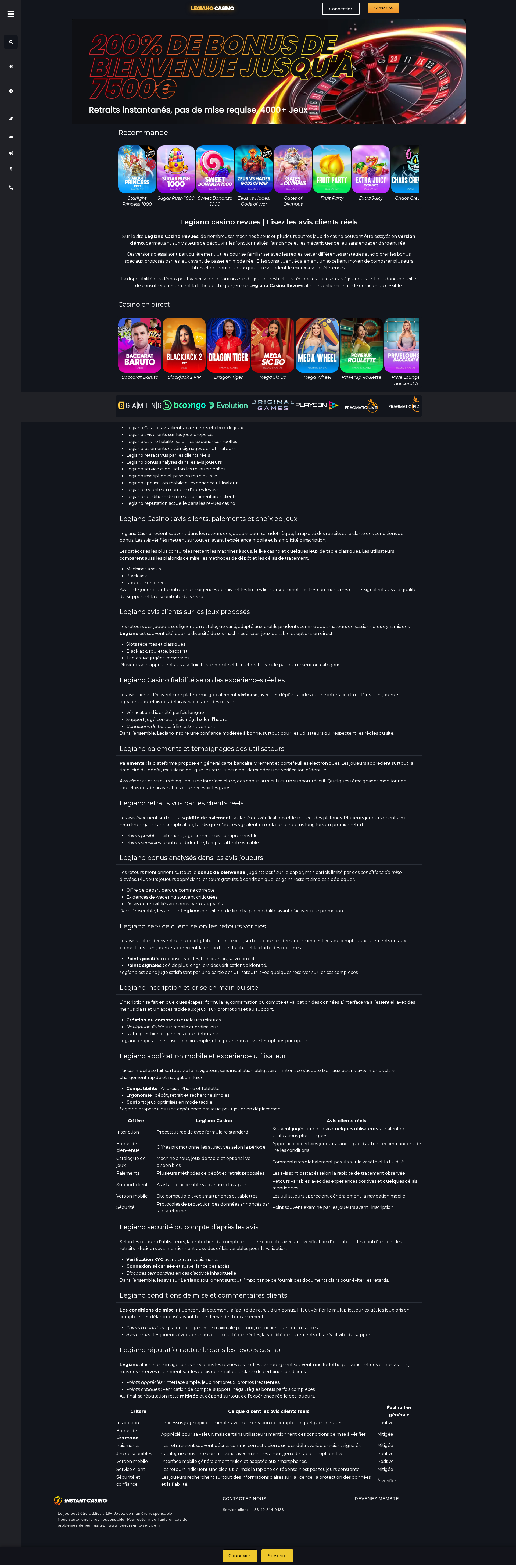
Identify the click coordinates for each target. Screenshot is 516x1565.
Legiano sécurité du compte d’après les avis (172, 489)
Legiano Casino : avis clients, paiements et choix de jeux (184, 427)
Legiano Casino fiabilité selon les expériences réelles (181, 441)
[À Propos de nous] (11, 90)
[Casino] (11, 137)
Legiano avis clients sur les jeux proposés (169, 434)
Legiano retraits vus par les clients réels (168, 455)
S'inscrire (277, 1555)
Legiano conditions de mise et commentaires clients (181, 496)
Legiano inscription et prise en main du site (171, 475)
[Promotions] (11, 153)
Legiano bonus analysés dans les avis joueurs (174, 462)
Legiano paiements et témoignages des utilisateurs (180, 448)
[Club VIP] (11, 118)
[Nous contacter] (11, 187)
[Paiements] (11, 168)
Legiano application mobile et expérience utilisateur (182, 482)
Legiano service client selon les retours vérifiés (175, 468)
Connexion (240, 1555)
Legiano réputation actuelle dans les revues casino (180, 503)
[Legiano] (11, 66)
